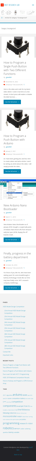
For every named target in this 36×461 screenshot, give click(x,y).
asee (25, 394)
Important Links (8, 355)
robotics (8, 428)
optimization (16, 419)
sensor (17, 428)
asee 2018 (30, 395)
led (16, 410)
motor (19, 416)
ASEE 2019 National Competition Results (16, 377)
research (23, 423)
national (8, 419)
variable (16, 432)
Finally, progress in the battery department (17, 255)
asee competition (14, 398)
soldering (27, 429)
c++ (4, 401)
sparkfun (5, 432)
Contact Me (6, 352)
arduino (17, 394)
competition (17, 401)
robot (30, 423)
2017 (4, 395)
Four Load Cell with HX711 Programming (16, 374)
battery (22, 398)
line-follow (22, 409)
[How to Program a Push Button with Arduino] (18, 120)
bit (26, 398)
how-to (27, 406)
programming (11, 423)
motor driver (25, 416)
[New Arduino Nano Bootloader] (18, 189)
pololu (24, 419)
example (20, 406)
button (29, 398)
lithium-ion (23, 413)
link (15, 413)
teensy (11, 432)
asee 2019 (5, 398)
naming (30, 416)
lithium (18, 413)
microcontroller (10, 416)
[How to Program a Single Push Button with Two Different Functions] (18, 47)
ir (14, 410)
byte (32, 398)
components (9, 405)
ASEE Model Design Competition (13, 307)
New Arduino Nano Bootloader (15, 207)
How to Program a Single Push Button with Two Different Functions (15, 68)
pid (20, 419)
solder (22, 429)
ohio (11, 419)
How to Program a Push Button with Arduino (15, 139)
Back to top (18, 455)
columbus (8, 402)
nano (4, 419)
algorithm (9, 395)
